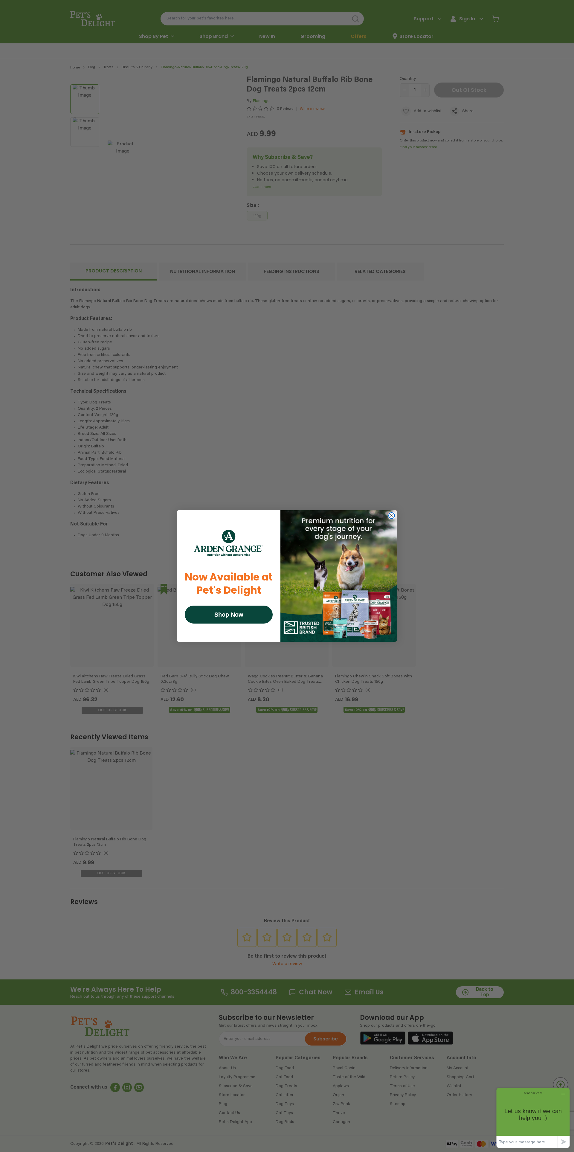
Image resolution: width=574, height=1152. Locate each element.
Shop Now (228, 614)
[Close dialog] (392, 516)
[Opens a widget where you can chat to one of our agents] (533, 1118)
